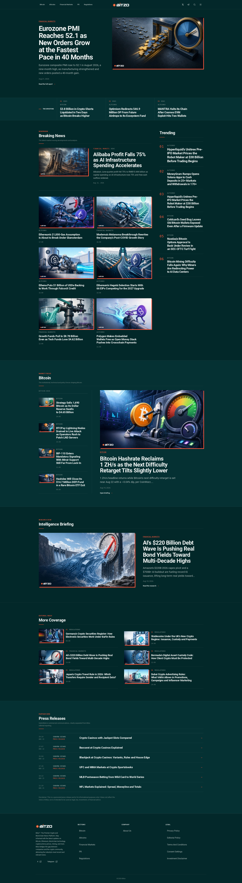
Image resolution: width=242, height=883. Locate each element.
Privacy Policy (173, 831)
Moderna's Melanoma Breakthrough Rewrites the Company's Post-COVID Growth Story (122, 236)
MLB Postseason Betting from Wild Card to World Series (111, 777)
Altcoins (52, 4)
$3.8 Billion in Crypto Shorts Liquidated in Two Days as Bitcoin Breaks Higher (76, 112)
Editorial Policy (173, 838)
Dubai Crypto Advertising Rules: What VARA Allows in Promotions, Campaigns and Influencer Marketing (171, 677)
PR (78, 4)
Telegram (53, 862)
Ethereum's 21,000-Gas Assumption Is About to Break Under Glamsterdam (60, 236)
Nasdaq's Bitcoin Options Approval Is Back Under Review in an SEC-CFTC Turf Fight (181, 244)
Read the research (151, 586)
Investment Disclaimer (177, 858)
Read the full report (47, 84)
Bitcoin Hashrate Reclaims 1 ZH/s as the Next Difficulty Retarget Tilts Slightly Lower (133, 464)
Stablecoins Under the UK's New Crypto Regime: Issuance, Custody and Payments (174, 638)
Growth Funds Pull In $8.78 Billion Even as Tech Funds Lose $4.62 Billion (61, 338)
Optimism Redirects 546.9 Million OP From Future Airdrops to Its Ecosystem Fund (127, 112)
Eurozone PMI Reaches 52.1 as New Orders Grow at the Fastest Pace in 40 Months (66, 42)
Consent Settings (174, 851)
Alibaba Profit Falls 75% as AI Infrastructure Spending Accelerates (119, 159)
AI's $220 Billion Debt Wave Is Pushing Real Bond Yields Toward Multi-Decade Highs (168, 551)
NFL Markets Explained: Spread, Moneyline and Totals (110, 786)
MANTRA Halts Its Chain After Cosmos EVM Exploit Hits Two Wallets (172, 112)
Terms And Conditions (177, 844)
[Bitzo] (121, 4)
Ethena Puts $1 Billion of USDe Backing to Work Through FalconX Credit (61, 287)
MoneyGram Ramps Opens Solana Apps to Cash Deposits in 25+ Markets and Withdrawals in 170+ (183, 179)
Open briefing (106, 493)
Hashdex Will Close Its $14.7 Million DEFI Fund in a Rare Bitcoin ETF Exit (70, 482)
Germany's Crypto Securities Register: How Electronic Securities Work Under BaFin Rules (90, 635)
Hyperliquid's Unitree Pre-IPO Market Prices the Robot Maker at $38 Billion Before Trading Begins (185, 155)
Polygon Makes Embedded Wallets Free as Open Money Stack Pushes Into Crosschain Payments (116, 339)
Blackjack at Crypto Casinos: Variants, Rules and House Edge (114, 757)
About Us (127, 831)
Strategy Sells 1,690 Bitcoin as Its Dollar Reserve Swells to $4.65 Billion (67, 407)
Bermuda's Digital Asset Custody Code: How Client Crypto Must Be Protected (172, 657)
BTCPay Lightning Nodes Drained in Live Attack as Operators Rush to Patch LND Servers (70, 433)
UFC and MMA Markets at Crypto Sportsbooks (106, 767)
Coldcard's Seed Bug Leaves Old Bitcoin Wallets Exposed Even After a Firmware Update (185, 223)
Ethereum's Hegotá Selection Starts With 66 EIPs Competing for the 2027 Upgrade (120, 287)
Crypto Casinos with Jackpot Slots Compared (105, 737)
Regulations (88, 4)
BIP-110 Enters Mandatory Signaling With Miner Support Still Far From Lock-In (68, 458)
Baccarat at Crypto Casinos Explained (101, 747)
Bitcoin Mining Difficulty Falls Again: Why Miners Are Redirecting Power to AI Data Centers (181, 266)
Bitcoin (42, 4)
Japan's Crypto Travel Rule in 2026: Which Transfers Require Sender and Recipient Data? (91, 676)
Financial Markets (66, 4)
